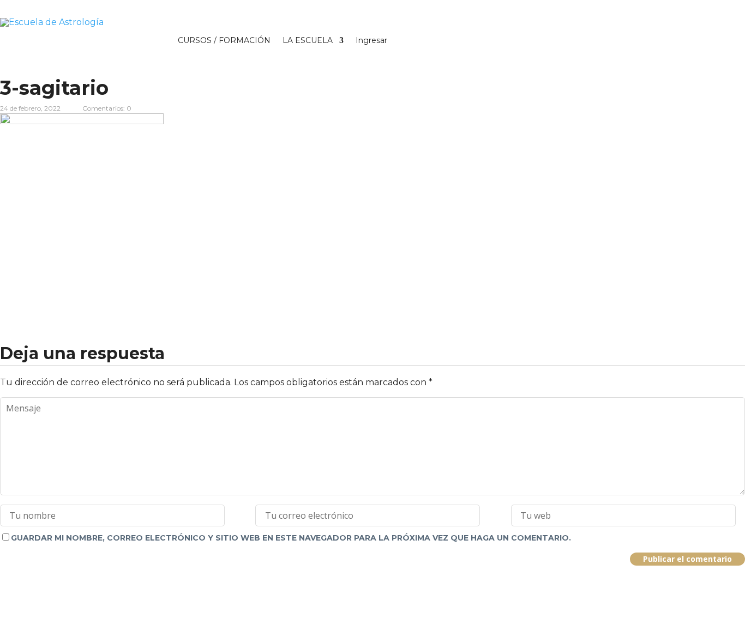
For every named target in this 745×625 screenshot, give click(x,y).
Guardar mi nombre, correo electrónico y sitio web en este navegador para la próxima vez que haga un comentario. (291, 538)
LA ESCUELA (308, 40)
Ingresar (371, 40)
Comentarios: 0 (106, 108)
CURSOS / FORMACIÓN (224, 40)
